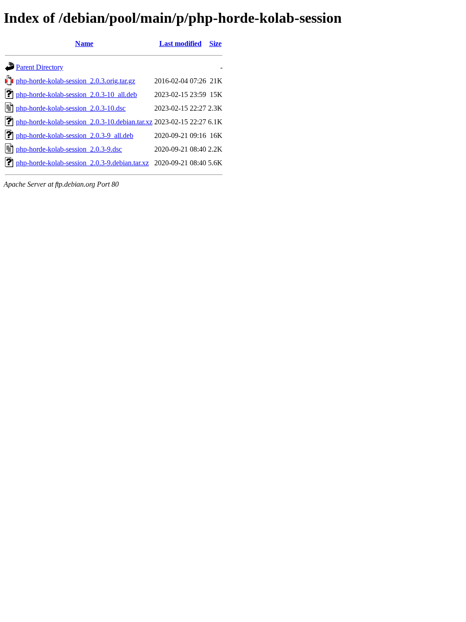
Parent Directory (39, 67)
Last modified (180, 43)
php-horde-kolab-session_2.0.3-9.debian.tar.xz (82, 163)
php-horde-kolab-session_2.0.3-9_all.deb (74, 135)
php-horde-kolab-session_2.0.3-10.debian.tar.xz (84, 122)
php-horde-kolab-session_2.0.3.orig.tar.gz (75, 81)
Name (84, 43)
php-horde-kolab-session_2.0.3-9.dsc (69, 149)
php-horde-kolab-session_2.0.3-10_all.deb (76, 94)
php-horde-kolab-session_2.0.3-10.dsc (71, 108)
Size (215, 43)
